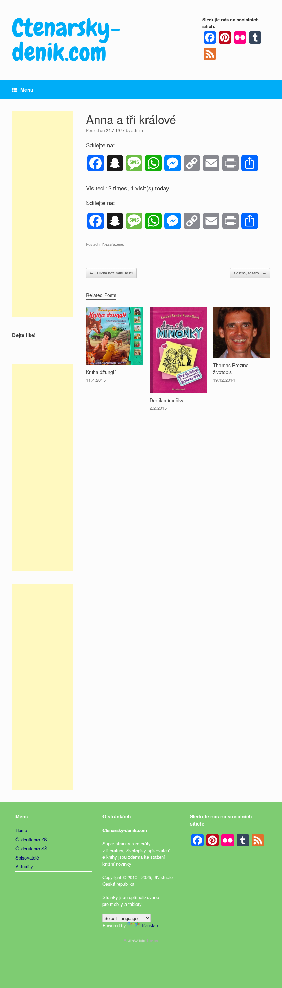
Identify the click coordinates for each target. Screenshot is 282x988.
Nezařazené (112, 244)
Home (21, 830)
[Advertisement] (42, 214)
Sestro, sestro (250, 273)
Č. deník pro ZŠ (31, 839)
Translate (150, 925)
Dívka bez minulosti (111, 273)
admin (137, 130)
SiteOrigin (136, 940)
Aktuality (24, 866)
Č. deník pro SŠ (31, 848)
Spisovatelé (27, 857)
